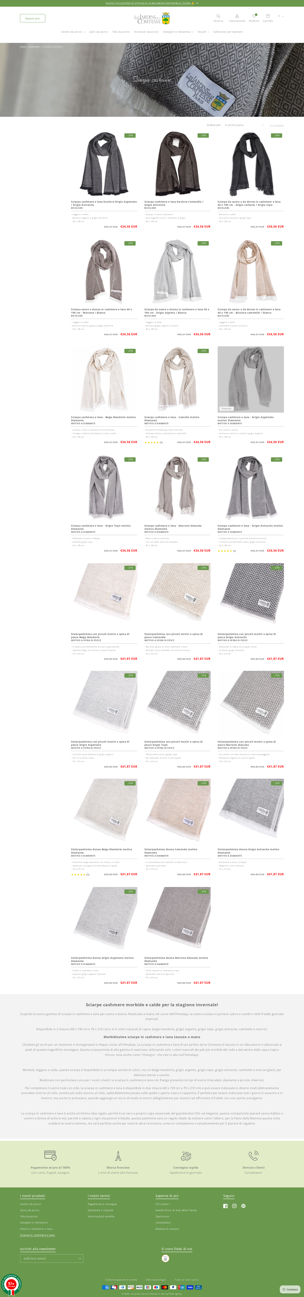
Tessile (202, 31)
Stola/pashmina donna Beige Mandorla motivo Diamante (101, 851)
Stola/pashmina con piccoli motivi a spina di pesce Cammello (173, 635)
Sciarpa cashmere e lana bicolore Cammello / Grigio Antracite (174, 203)
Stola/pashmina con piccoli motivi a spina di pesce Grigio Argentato (100, 743)
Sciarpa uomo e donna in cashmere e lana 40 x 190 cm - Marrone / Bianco (101, 311)
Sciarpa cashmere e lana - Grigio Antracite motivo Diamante (250, 527)
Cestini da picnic (71, 31)
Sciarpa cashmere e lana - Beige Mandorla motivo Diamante (103, 419)
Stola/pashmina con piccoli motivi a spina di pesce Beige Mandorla (100, 635)
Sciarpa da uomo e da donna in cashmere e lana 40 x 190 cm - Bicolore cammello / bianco (249, 311)
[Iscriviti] (79, 1258)
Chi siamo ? (163, 1204)
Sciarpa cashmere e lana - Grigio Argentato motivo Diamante (246, 419)
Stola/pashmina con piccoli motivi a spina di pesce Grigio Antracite (247, 635)
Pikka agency (175, 1293)
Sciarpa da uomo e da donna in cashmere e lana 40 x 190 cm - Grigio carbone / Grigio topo (249, 203)
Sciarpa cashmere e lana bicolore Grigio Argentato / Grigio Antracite (104, 203)
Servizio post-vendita (101, 1216)
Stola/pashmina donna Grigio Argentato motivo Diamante (102, 959)
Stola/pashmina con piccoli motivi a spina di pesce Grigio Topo (173, 743)
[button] (73, 33)
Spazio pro (32, 18)
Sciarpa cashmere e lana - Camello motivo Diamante (172, 419)
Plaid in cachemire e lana (36, 1228)
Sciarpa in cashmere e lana (37, 1234)
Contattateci (163, 1222)
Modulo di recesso (167, 1228)
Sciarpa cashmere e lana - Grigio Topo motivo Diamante (101, 527)
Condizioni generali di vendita (121, 1279)
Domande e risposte (100, 1210)
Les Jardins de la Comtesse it (145, 1293)
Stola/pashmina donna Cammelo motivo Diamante (171, 851)
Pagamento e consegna (102, 1204)
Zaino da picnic (30, 1210)
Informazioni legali (156, 1279)
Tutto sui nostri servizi (187, 1279)
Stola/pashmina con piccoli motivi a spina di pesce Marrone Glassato (247, 743)
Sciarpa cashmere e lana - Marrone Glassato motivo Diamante (173, 527)
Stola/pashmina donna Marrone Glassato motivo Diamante (176, 959)
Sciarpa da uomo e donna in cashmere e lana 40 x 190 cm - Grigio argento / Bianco (176, 311)
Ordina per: (214, 125)
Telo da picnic (29, 1216)
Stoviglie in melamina (177, 31)
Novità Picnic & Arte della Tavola (176, 1210)
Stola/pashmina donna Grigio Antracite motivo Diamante (248, 851)
